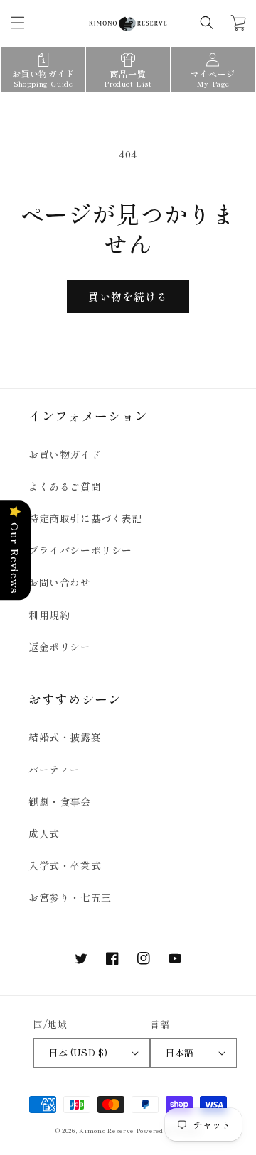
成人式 (44, 833)
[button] (17, 22)
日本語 (179, 1052)
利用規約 (49, 615)
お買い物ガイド (64, 454)
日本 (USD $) (77, 1052)
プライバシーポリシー (80, 550)
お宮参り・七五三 (70, 897)
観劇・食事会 (59, 801)
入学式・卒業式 (64, 865)
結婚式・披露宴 (64, 737)
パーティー (54, 769)
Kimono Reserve (106, 1130)
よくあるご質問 (64, 486)
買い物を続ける (128, 296)
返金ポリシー (59, 647)
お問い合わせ (59, 582)
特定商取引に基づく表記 (85, 518)
